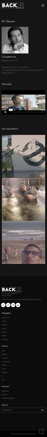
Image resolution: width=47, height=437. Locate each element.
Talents (4, 325)
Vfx (3, 380)
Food (3, 369)
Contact (5, 339)
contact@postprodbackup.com (29, 299)
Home (4, 332)
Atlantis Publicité (8, 398)
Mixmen (5, 395)
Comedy (5, 358)
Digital (4, 365)
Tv (2, 376)
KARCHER (23, 158)
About (4, 328)
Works (4, 321)
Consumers (6, 362)
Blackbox (5, 391)
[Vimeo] (13, 305)
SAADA (23, 244)
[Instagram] (8, 305)
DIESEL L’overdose (23, 201)
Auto (3, 351)
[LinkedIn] (18, 305)
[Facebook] (3, 305)
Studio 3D (5, 318)
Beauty (4, 354)
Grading (4, 372)
